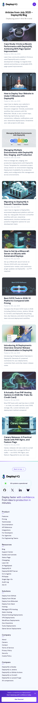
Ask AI (4, 585)
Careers (5, 642)
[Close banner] (35, 693)
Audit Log (5, 582)
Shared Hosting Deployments (12, 615)
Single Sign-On (7, 579)
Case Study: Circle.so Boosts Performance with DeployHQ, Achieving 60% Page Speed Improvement (18, 48)
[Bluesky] (28, 490)
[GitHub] (4, 490)
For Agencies (6, 536)
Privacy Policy (7, 650)
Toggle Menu (34, 4)
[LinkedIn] (20, 490)
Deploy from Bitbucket (10, 601)
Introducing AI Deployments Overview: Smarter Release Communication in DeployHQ (18, 348)
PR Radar (5, 577)
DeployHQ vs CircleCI (9, 675)
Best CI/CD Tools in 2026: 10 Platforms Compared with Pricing (17, 301)
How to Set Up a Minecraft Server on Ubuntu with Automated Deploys (16, 253)
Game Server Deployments (11, 629)
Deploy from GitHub (9, 596)
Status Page (6, 557)
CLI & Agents (6, 574)
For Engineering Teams (10, 538)
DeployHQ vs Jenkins (9, 670)
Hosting (4, 607)
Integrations (6, 530)
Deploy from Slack (8, 604)
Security (5, 653)
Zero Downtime (7, 623)
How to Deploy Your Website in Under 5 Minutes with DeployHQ (19, 96)
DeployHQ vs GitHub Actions (12, 672)
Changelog (6, 560)
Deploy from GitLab (9, 598)
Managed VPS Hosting (10, 609)
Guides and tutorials (9, 555)
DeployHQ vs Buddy (9, 667)
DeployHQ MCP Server (10, 571)
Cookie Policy (6, 656)
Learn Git (5, 563)
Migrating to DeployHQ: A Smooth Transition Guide (16, 203)
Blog (3, 549)
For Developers (7, 533)
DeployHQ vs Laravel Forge (11, 678)
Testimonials (6, 522)
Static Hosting (7, 612)
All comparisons (7, 681)
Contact (5, 645)
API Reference (7, 527)
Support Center (7, 552)
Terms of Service (8, 648)
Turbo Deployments (9, 626)
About (4, 639)
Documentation (7, 525)
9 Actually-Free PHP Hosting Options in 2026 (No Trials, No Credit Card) (18, 395)
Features (5, 516)
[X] (12, 490)
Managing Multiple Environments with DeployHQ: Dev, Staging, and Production (18, 152)
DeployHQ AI (6, 568)
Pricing (4, 519)
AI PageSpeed (7, 566)
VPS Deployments (8, 618)
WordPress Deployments (10, 620)
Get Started (19, 699)
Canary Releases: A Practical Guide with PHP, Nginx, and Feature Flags (17, 440)
